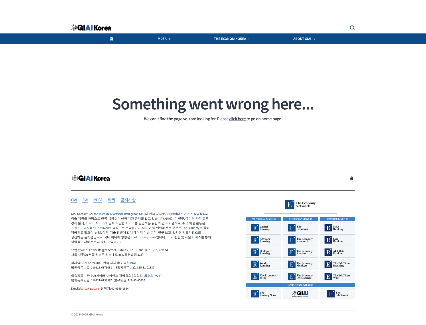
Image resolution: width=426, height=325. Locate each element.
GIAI (74, 200)
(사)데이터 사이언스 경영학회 (185, 214)
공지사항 (128, 200)
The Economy (190, 228)
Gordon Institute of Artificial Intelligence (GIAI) (117, 214)
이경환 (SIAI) (128, 263)
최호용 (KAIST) (153, 276)
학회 (111, 200)
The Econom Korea (230, 38)
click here (237, 119)
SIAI (85, 200)
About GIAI (302, 38)
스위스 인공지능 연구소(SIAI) (89, 228)
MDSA (162, 38)
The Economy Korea (143, 237)
